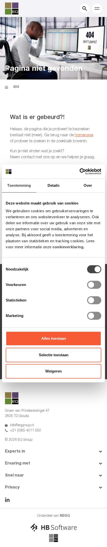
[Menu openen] (97, 9)
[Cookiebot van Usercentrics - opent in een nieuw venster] (79, 171)
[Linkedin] (7, 500)
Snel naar (14, 475)
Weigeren (53, 371)
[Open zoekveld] (85, 9)
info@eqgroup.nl (22, 425)
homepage (84, 135)
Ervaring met (17, 463)
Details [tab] (54, 185)
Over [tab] (88, 185)
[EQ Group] (53, 538)
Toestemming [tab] (19, 185)
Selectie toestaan (53, 355)
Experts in (15, 451)
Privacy (12, 487)
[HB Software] (53, 528)
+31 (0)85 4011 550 (25, 430)
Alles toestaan (53, 338)
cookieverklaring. (69, 247)
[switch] (94, 285)
